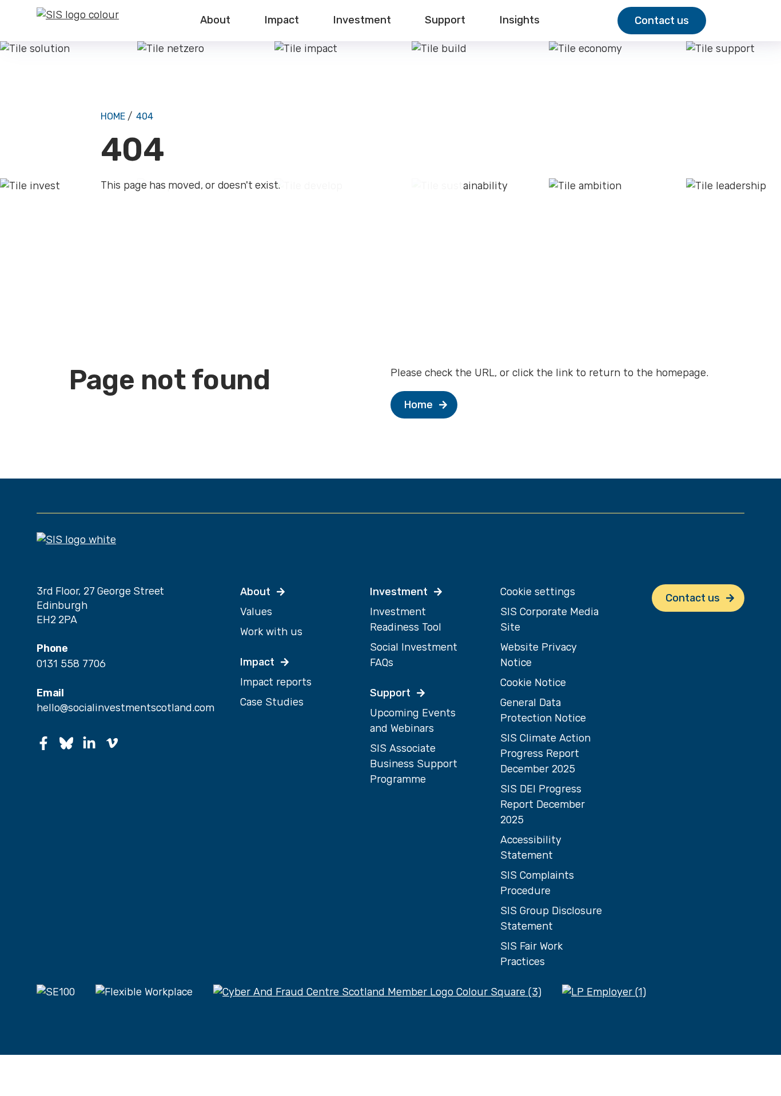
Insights (520, 20)
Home (113, 116)
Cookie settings (537, 591)
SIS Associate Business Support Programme (413, 764)
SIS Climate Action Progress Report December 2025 (545, 753)
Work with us (271, 631)
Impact (282, 20)
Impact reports (276, 682)
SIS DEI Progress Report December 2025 (542, 804)
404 (144, 116)
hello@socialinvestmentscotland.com (125, 708)
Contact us (662, 20)
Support (445, 20)
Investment (362, 20)
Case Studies (272, 702)
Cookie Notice (533, 682)
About (215, 20)
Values (256, 611)
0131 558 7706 (71, 663)
